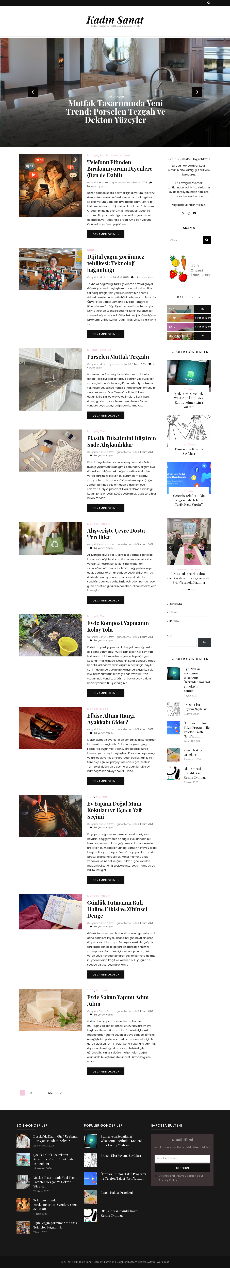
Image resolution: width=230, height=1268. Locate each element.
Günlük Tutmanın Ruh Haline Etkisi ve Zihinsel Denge (117, 909)
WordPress (163, 1262)
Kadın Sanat (115, 19)
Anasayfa (175, 604)
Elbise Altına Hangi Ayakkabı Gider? (111, 719)
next (197, 92)
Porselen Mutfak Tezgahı (118, 356)
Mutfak (92, 350)
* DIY (90, 797)
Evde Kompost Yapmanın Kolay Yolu (118, 626)
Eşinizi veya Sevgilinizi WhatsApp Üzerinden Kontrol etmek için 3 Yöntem (121, 1140)
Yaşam (125, 155)
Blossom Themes (137, 1262)
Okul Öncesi (189, 444)
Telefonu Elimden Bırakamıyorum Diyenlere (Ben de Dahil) (119, 168)
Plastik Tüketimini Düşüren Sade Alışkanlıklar (121, 441)
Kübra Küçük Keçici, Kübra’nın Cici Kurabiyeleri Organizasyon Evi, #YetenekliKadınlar (188, 578)
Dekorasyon (115, 97)
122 (52, 1092)
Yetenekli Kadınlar (189, 569)
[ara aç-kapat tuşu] (208, 3)
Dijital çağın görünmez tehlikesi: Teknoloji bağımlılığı (115, 263)
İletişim (174, 621)
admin (102, 277)
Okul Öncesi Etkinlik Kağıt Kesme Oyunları (195, 773)
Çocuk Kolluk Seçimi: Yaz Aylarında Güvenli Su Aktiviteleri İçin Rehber (56, 1159)
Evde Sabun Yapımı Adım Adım (118, 1000)
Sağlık (91, 250)
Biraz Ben (104, 182)
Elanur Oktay (106, 452)
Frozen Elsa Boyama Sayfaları (121, 1156)
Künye (173, 612)
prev (33, 92)
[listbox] (115, 92)
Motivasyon (109, 155)
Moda (104, 709)
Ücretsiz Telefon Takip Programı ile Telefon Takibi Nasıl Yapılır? (189, 500)
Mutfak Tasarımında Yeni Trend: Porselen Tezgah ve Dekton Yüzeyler (115, 111)
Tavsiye (105, 350)
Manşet (92, 155)
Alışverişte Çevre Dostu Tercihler (116, 533)
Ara (169, 635)
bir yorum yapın (96, 186)
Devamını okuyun (106, 234)
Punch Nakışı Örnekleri (117, 1193)
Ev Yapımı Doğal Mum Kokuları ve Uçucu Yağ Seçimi (114, 810)
